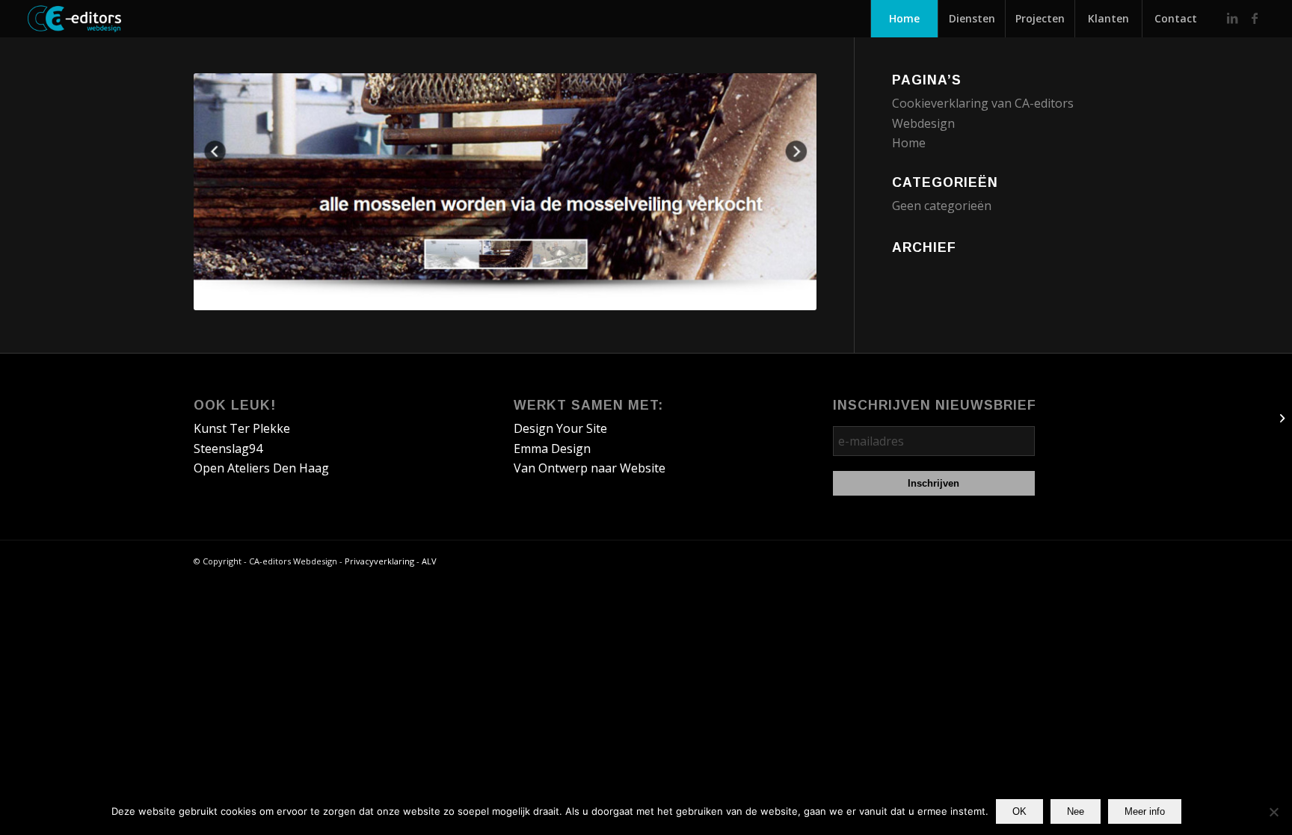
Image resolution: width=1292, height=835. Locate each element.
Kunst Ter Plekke (242, 428)
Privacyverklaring (379, 561)
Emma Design (552, 448)
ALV (429, 561)
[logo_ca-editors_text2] (111, 18)
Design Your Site (560, 428)
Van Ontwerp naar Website (589, 468)
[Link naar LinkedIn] (1232, 18)
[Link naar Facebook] (1254, 18)
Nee (1075, 811)
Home (909, 143)
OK (1019, 811)
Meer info (1145, 811)
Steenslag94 (228, 448)
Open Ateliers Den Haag (261, 468)
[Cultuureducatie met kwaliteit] (1280, 418)
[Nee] (1273, 811)
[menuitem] (904, 18)
